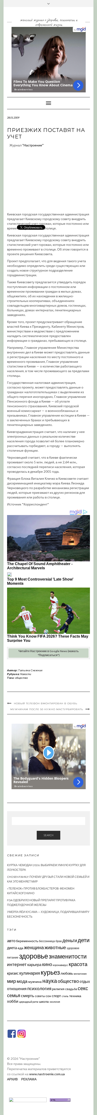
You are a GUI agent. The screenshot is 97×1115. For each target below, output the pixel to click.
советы (40, 996)
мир (11, 981)
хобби (12, 1001)
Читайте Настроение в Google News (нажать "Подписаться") (48, 653)
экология (54, 1001)
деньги (69, 940)
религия (58, 989)
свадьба (71, 989)
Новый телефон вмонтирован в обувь (45, 703)
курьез (50, 972)
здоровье (33, 956)
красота (78, 964)
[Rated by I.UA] (28, 1099)
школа (44, 1001)
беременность (27, 941)
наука (49, 980)
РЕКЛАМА (28, 1079)
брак (59, 941)
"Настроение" (32, 145)
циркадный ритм (28, 1001)
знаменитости (68, 956)
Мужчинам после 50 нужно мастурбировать (46, 709)
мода (22, 981)
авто (11, 940)
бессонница (47, 941)
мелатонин (80, 973)
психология (39, 988)
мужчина (35, 982)
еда (20, 948)
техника (75, 996)
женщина (34, 947)
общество (21, 677)
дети (83, 940)
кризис (13, 973)
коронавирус (60, 964)
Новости (25, 674)
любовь (67, 973)
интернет (17, 964)
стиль (65, 996)
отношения (17, 988)
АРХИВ (12, 1079)
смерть (27, 995)
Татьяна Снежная (30, 670)
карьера (34, 964)
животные (55, 947)
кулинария (29, 973)
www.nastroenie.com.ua (47, 1074)
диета (12, 948)
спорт (56, 996)
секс (83, 988)
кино (47, 964)
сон (48, 996)
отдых (85, 981)
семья (13, 995)
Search (48, 835)
